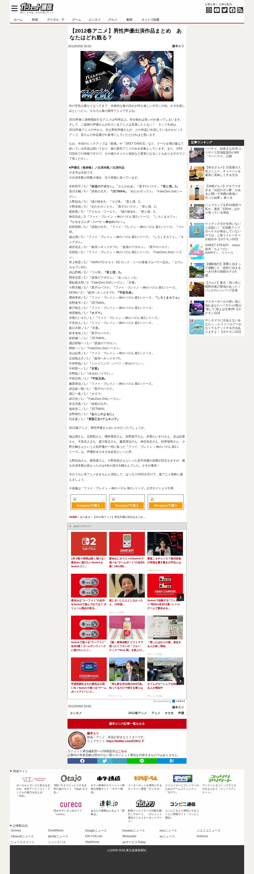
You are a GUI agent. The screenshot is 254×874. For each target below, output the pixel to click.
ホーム (18, 19)
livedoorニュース (133, 830)
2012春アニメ (137, 713)
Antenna (202, 836)
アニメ (155, 713)
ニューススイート (23, 842)
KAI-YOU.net (93, 836)
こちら (122, 751)
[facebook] (82, 761)
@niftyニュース (58, 836)
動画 (129, 19)
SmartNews (55, 830)
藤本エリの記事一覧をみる (127, 723)
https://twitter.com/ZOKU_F (125, 741)
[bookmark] (172, 761)
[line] (142, 761)
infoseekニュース (22, 836)
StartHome (92, 841)
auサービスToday (134, 842)
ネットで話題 (150, 19)
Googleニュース (96, 830)
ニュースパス (57, 842)
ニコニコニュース (209, 830)
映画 (35, 19)
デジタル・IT (56, 19)
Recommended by (162, 701)
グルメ (112, 19)
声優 (181, 713)
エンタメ (95, 19)
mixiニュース (168, 830)
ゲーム (76, 19)
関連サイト (20, 771)
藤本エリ (178, 46)
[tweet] (104, 761)
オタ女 (169, 713)
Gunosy (16, 830)
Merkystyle (129, 836)
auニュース (167, 836)
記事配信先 (20, 825)
